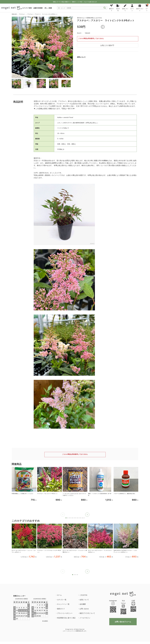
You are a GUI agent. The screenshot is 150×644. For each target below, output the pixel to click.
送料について (81, 57)
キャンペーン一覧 (63, 604)
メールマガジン (85, 618)
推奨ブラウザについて (87, 613)
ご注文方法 (83, 595)
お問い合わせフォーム (123, 622)
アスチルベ (22, 14)
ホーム (59, 595)
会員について (84, 600)
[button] (87, 515)
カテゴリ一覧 (61, 600)
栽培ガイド (61, 609)
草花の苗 (14, 14)
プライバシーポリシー (64, 613)
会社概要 (83, 604)
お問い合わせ (84, 609)
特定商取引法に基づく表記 (66, 618)
